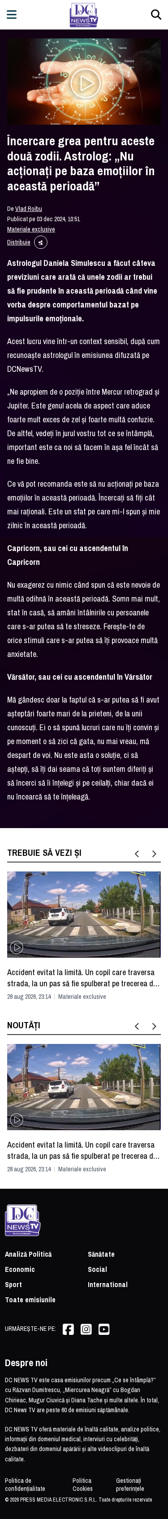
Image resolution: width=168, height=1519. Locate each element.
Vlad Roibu (28, 209)
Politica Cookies (83, 1485)
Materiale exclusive (31, 229)
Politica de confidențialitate (25, 1485)
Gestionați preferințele (130, 1485)
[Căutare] (156, 14)
